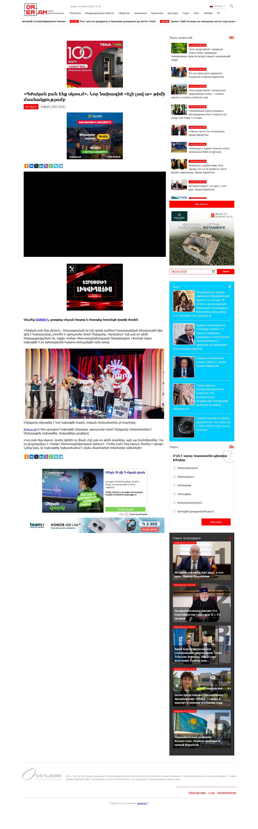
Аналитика (157, 13)
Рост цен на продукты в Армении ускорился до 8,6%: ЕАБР (79, 21)
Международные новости (99, 13)
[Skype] (56, 166)
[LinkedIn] (41, 166)
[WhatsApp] (51, 166)
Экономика (140, 13)
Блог (196, 13)
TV (218, 13)
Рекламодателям (226, 792)
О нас (212, 792)
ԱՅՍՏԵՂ (42, 319)
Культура (173, 13)
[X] (36, 166)
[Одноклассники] (26, 166)
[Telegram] (61, 166)
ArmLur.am (30, 429)
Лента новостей (180, 37)
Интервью (31, 106)
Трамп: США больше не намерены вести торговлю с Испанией (171, 21)
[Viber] (46, 166)
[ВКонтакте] (31, 166)
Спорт (186, 13)
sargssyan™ (142, 803)
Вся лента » (201, 204)
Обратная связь (197, 792)
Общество (124, 13)
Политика (75, 13)
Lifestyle (208, 13)
